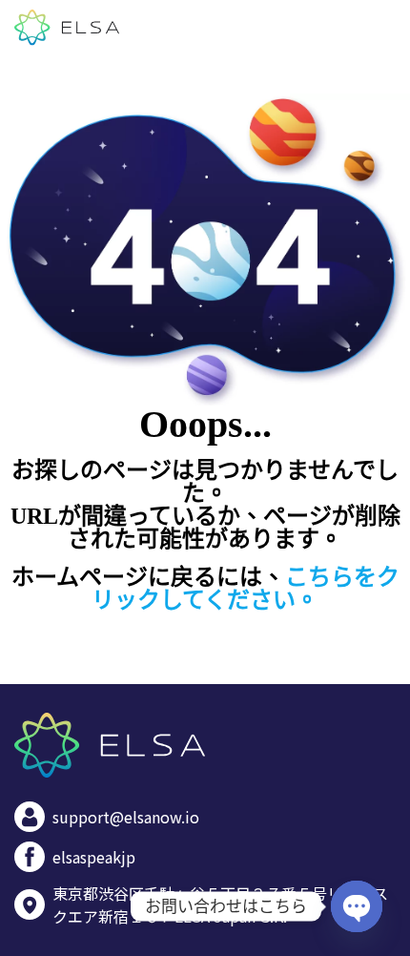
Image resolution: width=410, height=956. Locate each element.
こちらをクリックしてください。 (246, 589)
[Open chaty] (356, 906)
